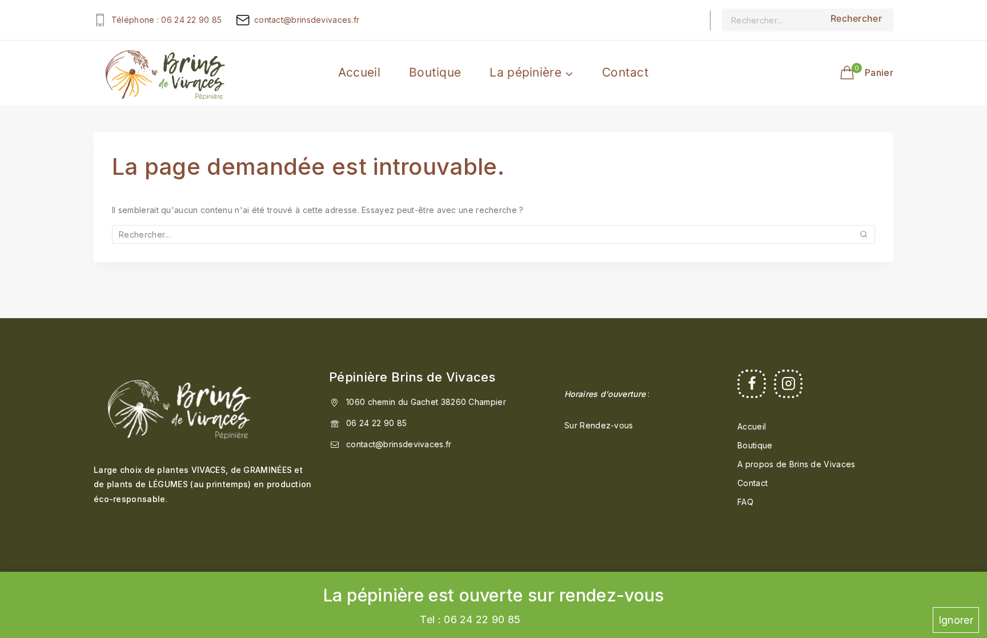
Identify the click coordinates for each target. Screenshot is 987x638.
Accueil (359, 72)
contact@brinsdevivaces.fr (399, 444)
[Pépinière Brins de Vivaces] (165, 72)
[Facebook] (751, 384)
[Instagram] (788, 384)
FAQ (745, 502)
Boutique (435, 72)
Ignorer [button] (955, 620)
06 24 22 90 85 (376, 423)
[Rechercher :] (770, 20)
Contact (625, 72)
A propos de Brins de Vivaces (796, 464)
